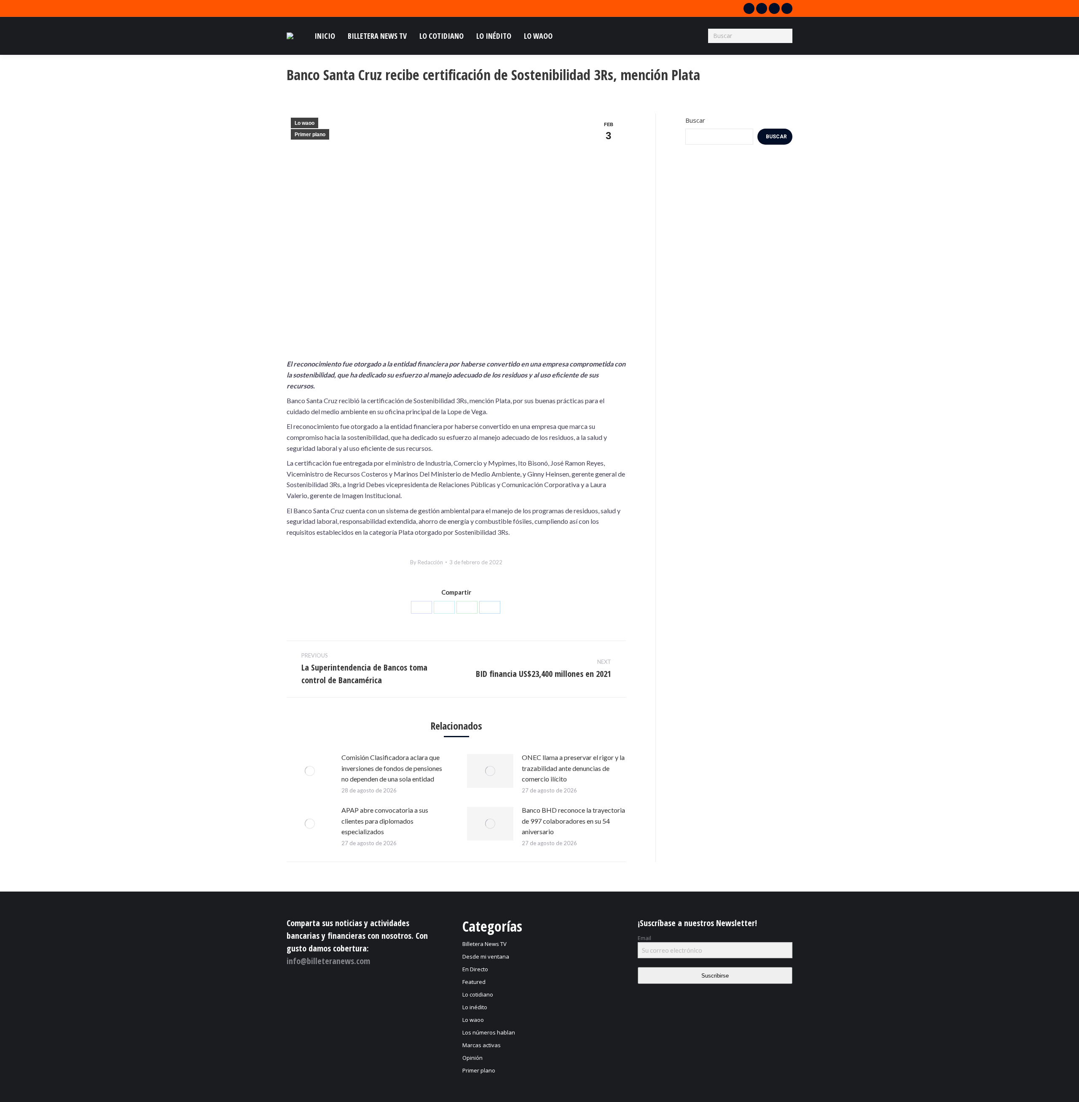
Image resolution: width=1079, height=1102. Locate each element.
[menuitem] (324, 36)
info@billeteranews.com (328, 961)
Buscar (695, 120)
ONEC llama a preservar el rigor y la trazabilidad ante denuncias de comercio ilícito (573, 768)
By (426, 562)
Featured (474, 982)
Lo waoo (304, 123)
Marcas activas (481, 1045)
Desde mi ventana (485, 956)
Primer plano (310, 134)
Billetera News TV (484, 944)
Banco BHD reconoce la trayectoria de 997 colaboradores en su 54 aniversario (573, 820)
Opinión (472, 1058)
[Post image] (310, 771)
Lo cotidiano (477, 994)
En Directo (475, 969)
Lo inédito (474, 1007)
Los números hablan (488, 1032)
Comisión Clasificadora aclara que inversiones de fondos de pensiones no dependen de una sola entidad (391, 768)
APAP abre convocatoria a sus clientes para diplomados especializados (384, 820)
